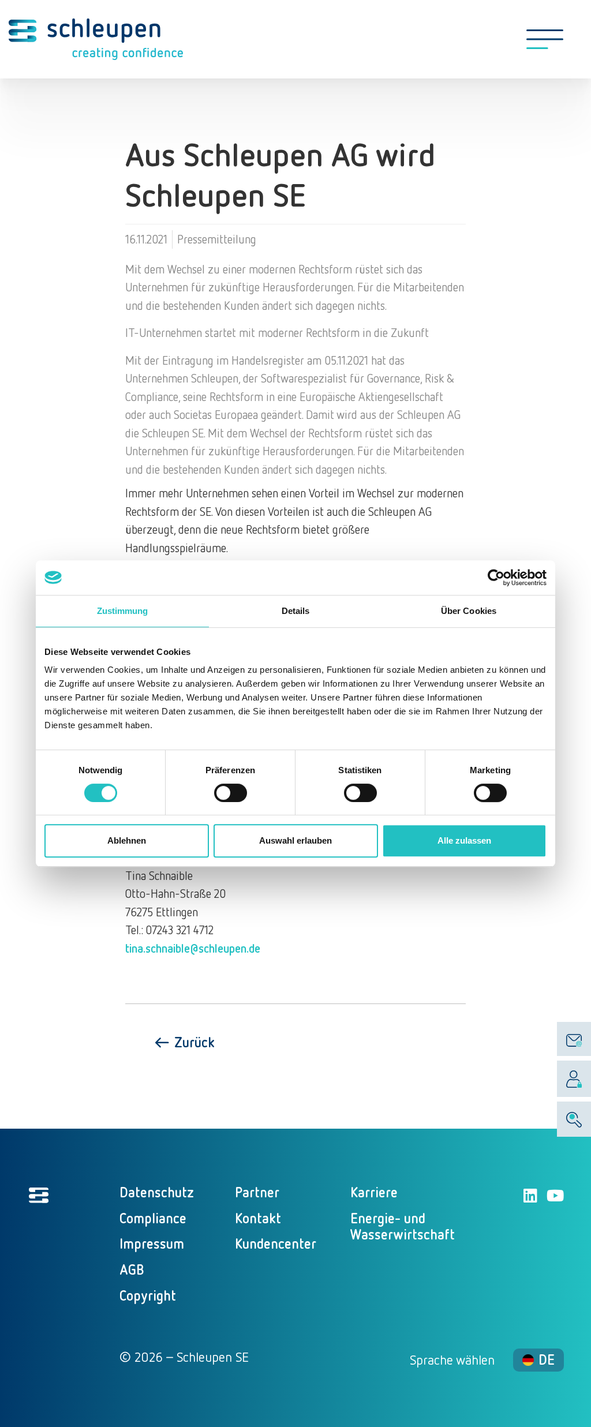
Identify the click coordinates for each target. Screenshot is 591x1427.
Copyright (147, 1295)
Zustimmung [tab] (122, 611)
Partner (257, 1191)
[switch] (230, 793)
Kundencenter (275, 1243)
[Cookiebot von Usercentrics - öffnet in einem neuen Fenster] (496, 577)
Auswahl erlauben (295, 840)
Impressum (151, 1243)
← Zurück (184, 1041)
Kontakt (258, 1217)
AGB (131, 1269)
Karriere (374, 1191)
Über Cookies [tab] (468, 611)
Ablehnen (126, 840)
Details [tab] (296, 611)
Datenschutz (156, 1191)
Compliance (152, 1217)
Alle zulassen (464, 840)
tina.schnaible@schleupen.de (192, 948)
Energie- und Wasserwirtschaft (402, 1226)
